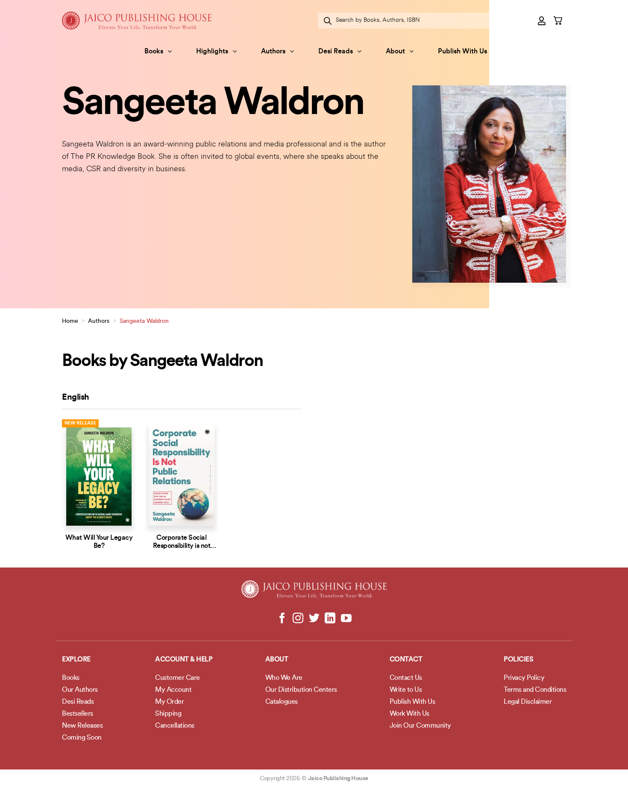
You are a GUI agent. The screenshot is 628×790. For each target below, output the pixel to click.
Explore (76, 659)
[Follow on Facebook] (282, 619)
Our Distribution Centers (301, 690)
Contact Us (406, 678)
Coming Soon (82, 737)
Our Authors (80, 690)
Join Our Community (420, 726)
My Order (169, 702)
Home (70, 321)
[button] (542, 20)
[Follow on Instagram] (298, 619)
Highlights (212, 51)
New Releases (82, 726)
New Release (80, 423)
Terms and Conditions (535, 690)
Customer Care (177, 678)
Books (153, 51)
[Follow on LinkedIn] (330, 619)
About (395, 51)
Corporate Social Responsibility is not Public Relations (182, 546)
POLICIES (518, 659)
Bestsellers (77, 714)
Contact (406, 659)
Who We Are (283, 678)
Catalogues (281, 702)
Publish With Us (462, 51)
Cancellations (174, 726)
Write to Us (406, 690)
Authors (273, 51)
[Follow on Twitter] (314, 619)
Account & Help (183, 659)
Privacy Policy (524, 678)
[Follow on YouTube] (345, 619)
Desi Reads (335, 51)
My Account (173, 690)
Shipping (168, 714)
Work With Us (409, 714)
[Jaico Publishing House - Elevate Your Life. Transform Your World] (136, 20)
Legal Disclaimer (528, 702)
